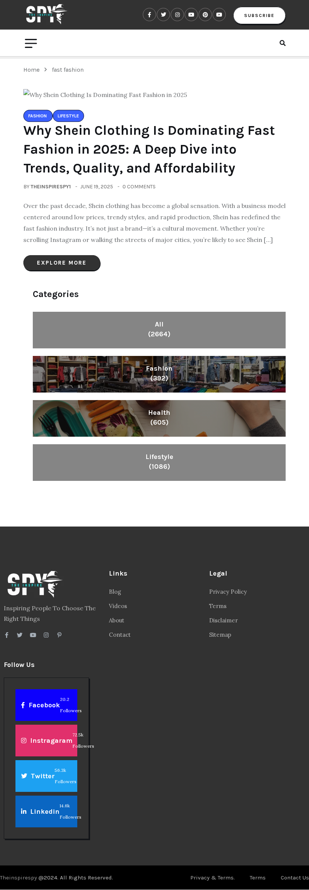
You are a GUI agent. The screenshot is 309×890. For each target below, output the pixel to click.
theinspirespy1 (51, 186)
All (159, 329)
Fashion (159, 373)
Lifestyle (159, 462)
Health (159, 417)
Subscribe (259, 15)
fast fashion (68, 69)
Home (33, 69)
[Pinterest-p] (59, 635)
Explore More (62, 262)
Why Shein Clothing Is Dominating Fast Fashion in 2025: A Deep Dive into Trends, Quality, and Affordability (149, 149)
